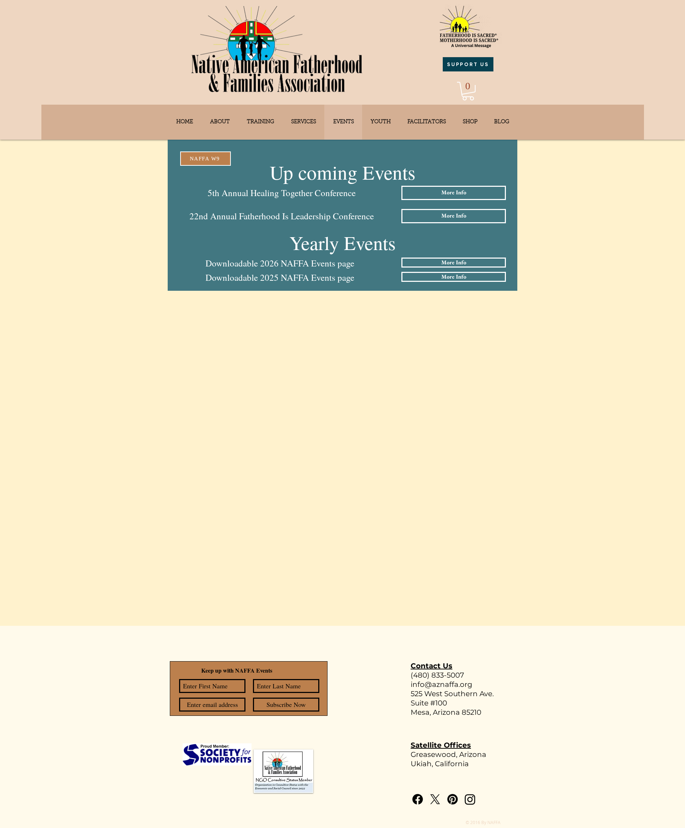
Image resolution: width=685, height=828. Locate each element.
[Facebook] (418, 799)
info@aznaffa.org (441, 684)
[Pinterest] (453, 799)
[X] (435, 799)
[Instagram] (470, 799)
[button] (468, 91)
